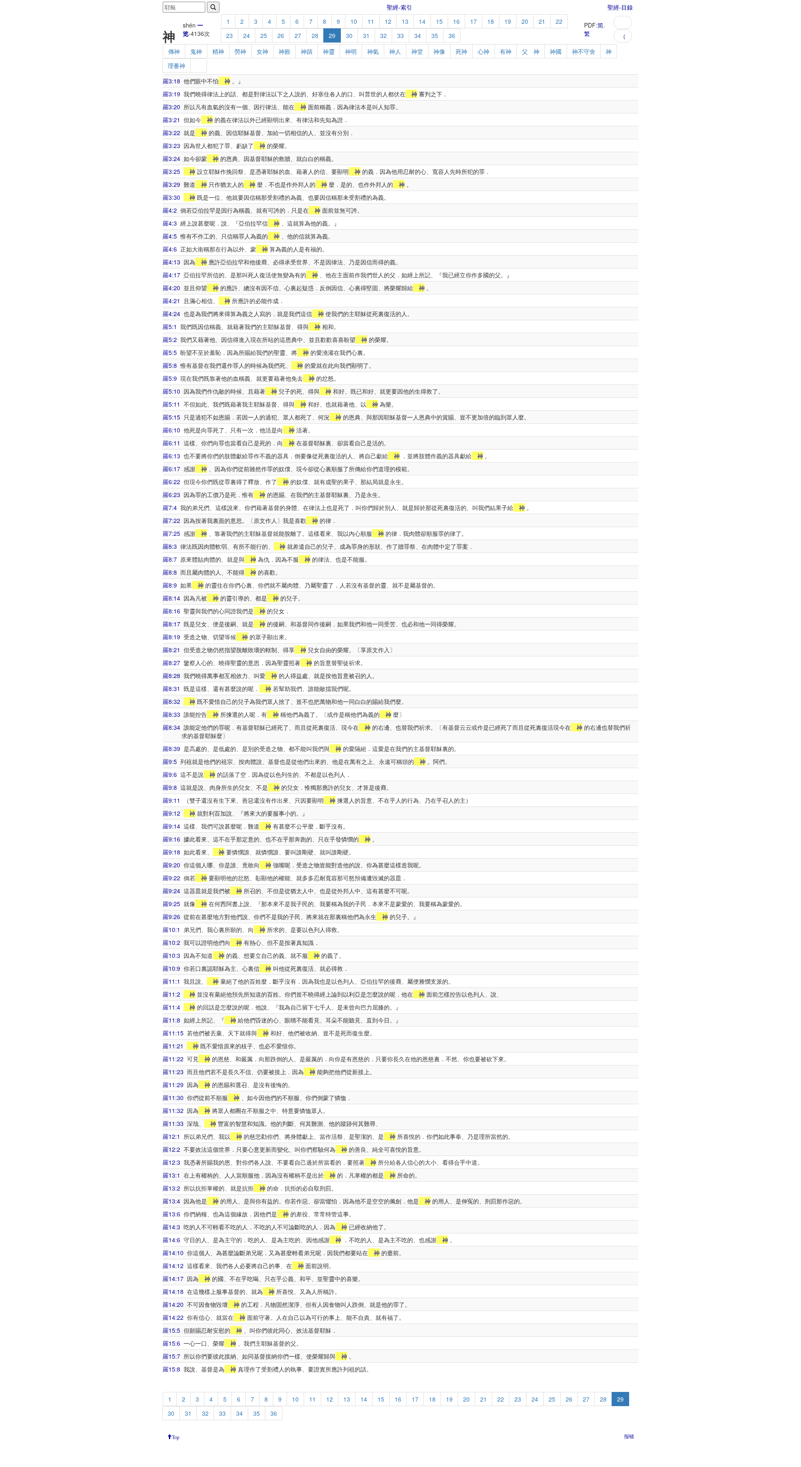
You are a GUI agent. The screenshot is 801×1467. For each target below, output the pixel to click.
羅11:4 (171, 1007)
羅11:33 (173, 1123)
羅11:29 (173, 1084)
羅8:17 (171, 624)
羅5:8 (170, 365)
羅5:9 (170, 378)
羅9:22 (171, 878)
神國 (556, 51)
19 (507, 21)
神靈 (329, 51)
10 (353, 21)
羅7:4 (170, 507)
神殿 (284, 51)
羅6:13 (171, 456)
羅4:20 (171, 288)
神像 (439, 51)
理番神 (176, 65)
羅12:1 (171, 1136)
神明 (351, 51)
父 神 (530, 51)
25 (263, 35)
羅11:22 (173, 1059)
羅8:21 (171, 650)
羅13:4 (171, 1201)
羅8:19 (171, 637)
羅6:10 (171, 430)
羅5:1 (170, 326)
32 (383, 35)
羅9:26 (171, 916)
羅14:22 (173, 1317)
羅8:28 (171, 675)
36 (451, 35)
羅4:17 (171, 275)
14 (422, 21)
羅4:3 (170, 223)
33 (400, 35)
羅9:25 (171, 903)
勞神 (240, 51)
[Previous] (623, 22)
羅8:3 (170, 546)
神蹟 (306, 51)
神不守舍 (583, 51)
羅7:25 (171, 533)
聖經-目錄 (620, 7)
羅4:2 (170, 210)
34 (417, 35)
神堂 (417, 51)
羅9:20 (171, 865)
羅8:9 (170, 585)
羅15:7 (171, 1356)
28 (315, 35)
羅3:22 (171, 132)
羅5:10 (171, 391)
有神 (505, 51)
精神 (218, 51)
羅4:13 (171, 262)
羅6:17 (171, 469)
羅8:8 (170, 572)
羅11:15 (173, 1033)
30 (349, 35)
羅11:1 (171, 981)
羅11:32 (173, 1110)
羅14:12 (173, 1265)
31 (366, 35)
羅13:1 (171, 1175)
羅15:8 (171, 1369)
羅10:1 (171, 929)
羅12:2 (171, 1149)
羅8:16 (171, 611)
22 (559, 21)
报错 (629, 1435)
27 (298, 35)
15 (439, 21)
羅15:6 (171, 1343)
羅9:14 (171, 826)
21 (542, 21)
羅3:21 (171, 120)
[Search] (213, 7)
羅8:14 (171, 598)
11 (371, 21)
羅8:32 (171, 701)
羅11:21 (173, 1046)
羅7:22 (171, 520)
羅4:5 (170, 236)
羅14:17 (173, 1278)
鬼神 (196, 51)
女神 (262, 51)
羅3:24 (171, 158)
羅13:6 (171, 1214)
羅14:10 (173, 1252)
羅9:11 (171, 800)
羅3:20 (171, 107)
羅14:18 (173, 1291)
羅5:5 (170, 352)
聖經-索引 (399, 7)
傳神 (174, 51)
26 (280, 35)
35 (434, 35)
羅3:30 (171, 197)
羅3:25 (171, 171)
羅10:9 (171, 968)
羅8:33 (171, 714)
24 (246, 35)
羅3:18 (171, 81)
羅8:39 (171, 748)
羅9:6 (170, 774)
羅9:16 (171, 839)
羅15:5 (171, 1330)
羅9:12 (171, 813)
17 (473, 21)
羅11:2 (171, 994)
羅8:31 (171, 688)
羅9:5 (170, 761)
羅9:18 (171, 852)
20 (524, 21)
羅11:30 (173, 1097)
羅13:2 (171, 1188)
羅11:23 (173, 1072)
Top (175, 1436)
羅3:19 (171, 94)
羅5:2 (170, 339)
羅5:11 (171, 404)
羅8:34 (171, 727)
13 (405, 21)
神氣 (373, 51)
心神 (483, 51)
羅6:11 (171, 443)
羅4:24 (171, 313)
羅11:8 (171, 1020)
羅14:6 (171, 1240)
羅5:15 (171, 417)
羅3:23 (171, 145)
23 (229, 35)
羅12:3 (171, 1162)
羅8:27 (171, 662)
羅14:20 (173, 1304)
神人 (395, 51)
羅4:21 (171, 300)
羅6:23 (171, 494)
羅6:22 (171, 481)
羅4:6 (170, 249)
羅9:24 (171, 891)
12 (388, 21)
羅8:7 (170, 559)
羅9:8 (170, 787)
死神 (461, 51)
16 (456, 21)
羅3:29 (171, 184)
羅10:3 (171, 955)
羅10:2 (171, 942)
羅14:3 (171, 1227)
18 (490, 21)
